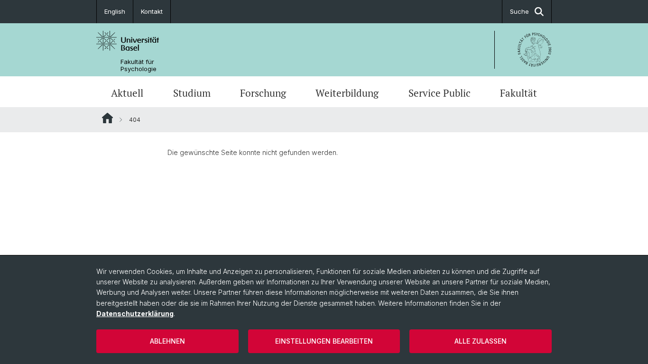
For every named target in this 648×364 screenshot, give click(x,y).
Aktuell (127, 93)
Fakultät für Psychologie (138, 65)
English (114, 11)
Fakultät (518, 93)
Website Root (107, 118)
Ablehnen (167, 341)
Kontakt (152, 11)
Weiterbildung (347, 93)
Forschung (263, 93)
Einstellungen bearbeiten (324, 341)
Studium (192, 93)
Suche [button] (519, 11)
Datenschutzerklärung (135, 313)
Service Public (439, 93)
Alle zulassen (480, 341)
